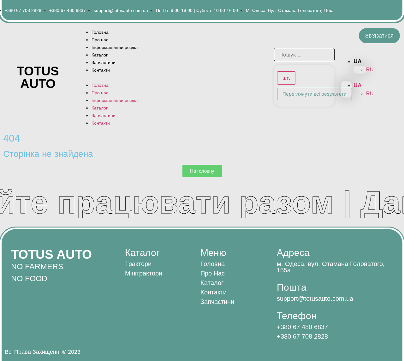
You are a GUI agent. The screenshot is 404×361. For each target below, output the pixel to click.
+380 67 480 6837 (302, 326)
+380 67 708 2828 (302, 336)
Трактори (138, 263)
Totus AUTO (38, 77)
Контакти (101, 70)
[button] (173, 77)
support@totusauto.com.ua (315, 298)
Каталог (100, 54)
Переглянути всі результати (314, 94)
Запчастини (104, 62)
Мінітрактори (143, 273)
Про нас (100, 39)
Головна (100, 32)
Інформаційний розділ (115, 47)
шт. (286, 78)
